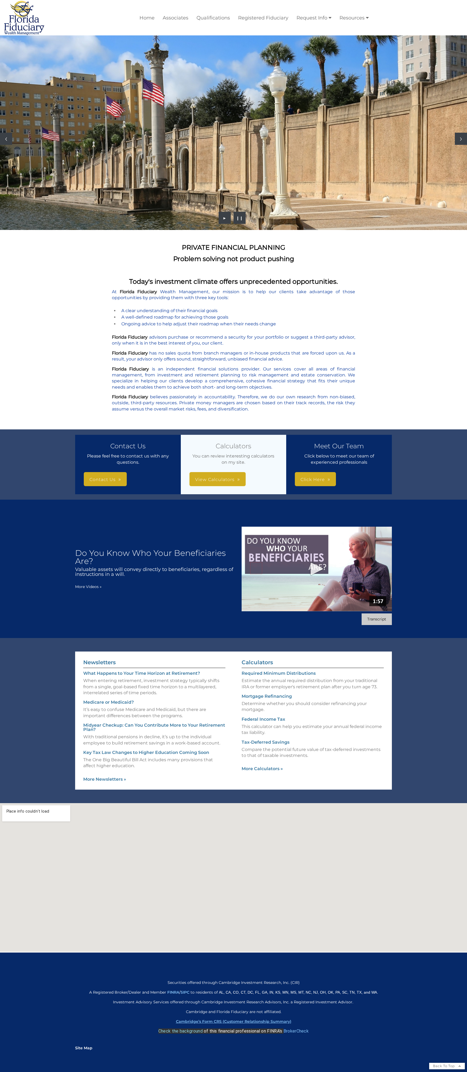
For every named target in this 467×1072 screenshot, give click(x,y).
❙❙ (239, 217)
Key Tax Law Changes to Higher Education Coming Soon (146, 752)
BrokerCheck (296, 1031)
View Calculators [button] (215, 479)
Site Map (83, 1048)
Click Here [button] (313, 479)
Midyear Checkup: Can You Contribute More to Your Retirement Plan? (154, 727)
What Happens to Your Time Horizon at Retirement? (141, 673)
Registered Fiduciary (263, 18)
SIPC (186, 992)
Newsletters (99, 662)
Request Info (311, 18)
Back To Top (444, 1066)
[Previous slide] (6, 139)
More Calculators (262, 768)
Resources (352, 18)
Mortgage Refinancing (267, 696)
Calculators (257, 662)
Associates (175, 18)
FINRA (173, 992)
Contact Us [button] (102, 479)
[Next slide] (461, 139)
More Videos (88, 587)
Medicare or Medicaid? (108, 702)
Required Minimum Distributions (279, 673)
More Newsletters (104, 779)
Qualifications (213, 18)
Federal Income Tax (263, 719)
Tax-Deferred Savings (265, 742)
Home (147, 18)
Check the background (180, 1031)
